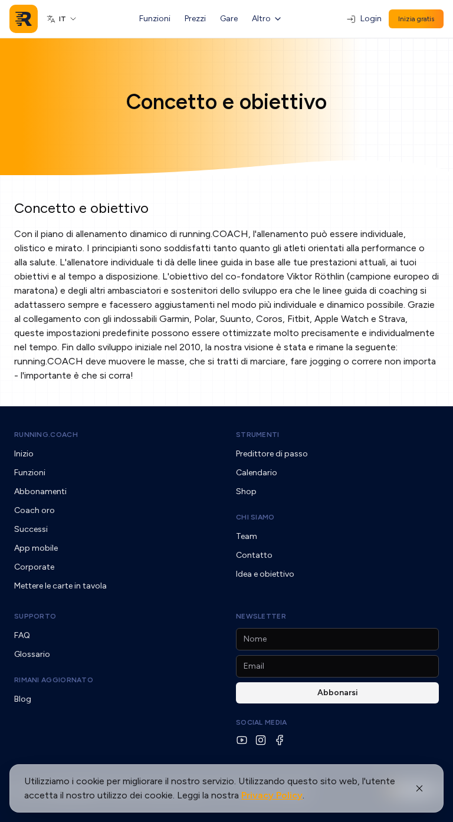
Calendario (256, 473)
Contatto (254, 555)
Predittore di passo (272, 454)
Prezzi (195, 19)
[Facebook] (279, 740)
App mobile (36, 548)
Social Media (261, 722)
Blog (22, 699)
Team (246, 536)
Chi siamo (255, 517)
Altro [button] (261, 19)
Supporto (35, 616)
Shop (246, 491)
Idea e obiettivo (265, 574)
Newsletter (261, 616)
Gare (229, 19)
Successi (31, 529)
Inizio (24, 454)
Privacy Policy (272, 795)
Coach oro (34, 510)
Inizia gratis (416, 19)
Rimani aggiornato (53, 680)
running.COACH (46, 434)
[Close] (419, 788)
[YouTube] (242, 740)
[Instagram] (261, 740)
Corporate (34, 567)
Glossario (32, 654)
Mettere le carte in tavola (60, 586)
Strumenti (258, 434)
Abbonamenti (40, 491)
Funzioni (154, 19)
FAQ (22, 635)
